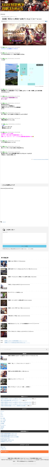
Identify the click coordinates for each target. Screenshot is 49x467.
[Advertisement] (24, 174)
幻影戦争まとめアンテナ (6, 441)
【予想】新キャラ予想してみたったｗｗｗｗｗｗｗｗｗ (19, 315)
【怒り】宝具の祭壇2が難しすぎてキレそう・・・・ (11, 400)
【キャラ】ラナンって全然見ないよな (15, 292)
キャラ (4, 221)
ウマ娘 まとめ (3, 448)
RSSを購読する (5, 451)
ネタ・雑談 (3, 418)
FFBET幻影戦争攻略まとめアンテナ (9, 433)
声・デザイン (3, 425)
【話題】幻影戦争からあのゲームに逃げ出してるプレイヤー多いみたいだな (23, 355)
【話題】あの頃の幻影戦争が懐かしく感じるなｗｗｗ (18, 371)
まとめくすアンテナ (5, 438)
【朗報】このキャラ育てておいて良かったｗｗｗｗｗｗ (19, 307)
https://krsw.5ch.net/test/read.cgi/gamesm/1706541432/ (40, 159)
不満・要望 (3, 421)
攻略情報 (2, 426)
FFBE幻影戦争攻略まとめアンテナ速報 (10, 436)
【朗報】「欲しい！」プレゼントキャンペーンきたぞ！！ (19, 363)
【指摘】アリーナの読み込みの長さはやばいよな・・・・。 (17, 342)
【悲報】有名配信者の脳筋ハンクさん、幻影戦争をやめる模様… (13, 405)
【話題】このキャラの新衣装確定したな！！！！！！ (15, 340)
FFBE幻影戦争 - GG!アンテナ (7, 440)
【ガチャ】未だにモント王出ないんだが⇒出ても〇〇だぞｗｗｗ (21, 331)
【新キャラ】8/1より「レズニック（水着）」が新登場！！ (19, 386)
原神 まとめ (3, 447)
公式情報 (2, 423)
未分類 (2, 428)
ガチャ (2, 414)
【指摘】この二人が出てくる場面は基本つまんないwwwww (20, 300)
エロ (1, 412)
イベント (2, 411)
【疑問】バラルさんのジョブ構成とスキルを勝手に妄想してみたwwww (22, 276)
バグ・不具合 (3, 419)
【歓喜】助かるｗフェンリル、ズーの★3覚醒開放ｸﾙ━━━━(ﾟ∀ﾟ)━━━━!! (23, 323)
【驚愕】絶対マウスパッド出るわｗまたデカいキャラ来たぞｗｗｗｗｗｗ (22, 268)
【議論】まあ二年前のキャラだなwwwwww (16, 261)
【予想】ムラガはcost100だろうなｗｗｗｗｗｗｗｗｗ (19, 284)
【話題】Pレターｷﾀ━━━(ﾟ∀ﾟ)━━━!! (16, 379)
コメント (5, 232)
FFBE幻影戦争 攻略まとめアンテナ (9, 435)
